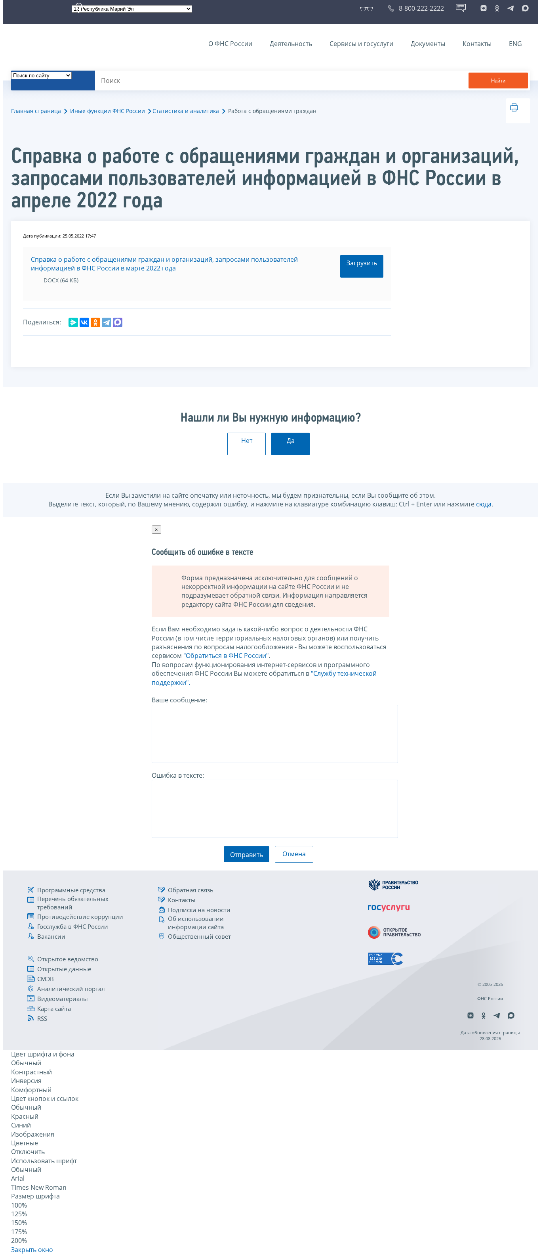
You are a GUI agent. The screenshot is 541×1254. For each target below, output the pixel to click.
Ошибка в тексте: (178, 775)
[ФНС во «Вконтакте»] (484, 8)
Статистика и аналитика (185, 111)
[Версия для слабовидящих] (368, 8)
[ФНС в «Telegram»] (510, 8)
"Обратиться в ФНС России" (226, 655)
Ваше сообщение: (179, 700)
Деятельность (291, 43)
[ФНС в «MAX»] (524, 8)
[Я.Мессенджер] (73, 322)
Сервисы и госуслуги (361, 43)
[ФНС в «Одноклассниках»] (497, 8)
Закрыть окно (32, 1249)
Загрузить (362, 263)
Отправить (246, 854)
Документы (428, 43)
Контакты (477, 43)
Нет (246, 440)
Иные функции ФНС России (107, 111)
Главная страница (36, 111)
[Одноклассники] (95, 322)
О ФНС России (230, 43)
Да (291, 440)
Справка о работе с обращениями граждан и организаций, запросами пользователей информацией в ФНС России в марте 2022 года (164, 263)
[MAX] (117, 322)
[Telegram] (106, 322)
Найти (498, 81)
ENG (515, 43)
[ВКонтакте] (84, 322)
